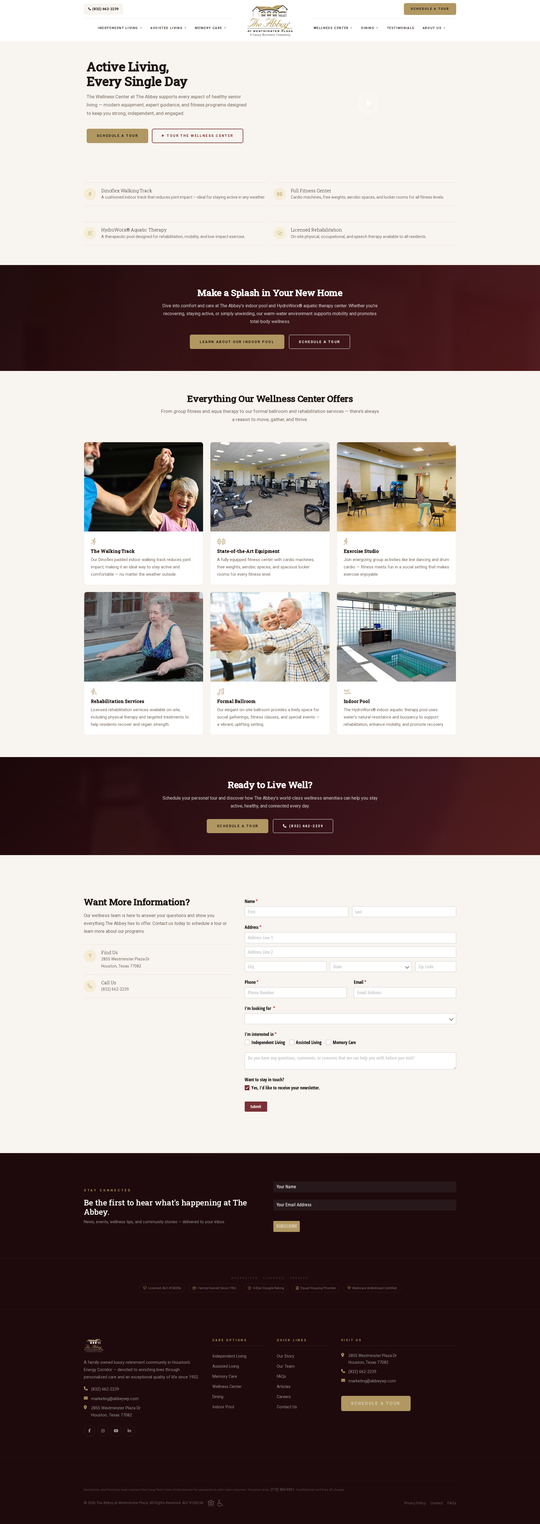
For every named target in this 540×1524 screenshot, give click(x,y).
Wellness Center (332, 28)
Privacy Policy (415, 1503)
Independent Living (119, 28)
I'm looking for (267, 1008)
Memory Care (209, 28)
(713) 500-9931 (282, 1489)
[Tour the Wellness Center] (368, 103)
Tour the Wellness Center (200, 136)
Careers (284, 1396)
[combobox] (371, 966)
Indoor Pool (223, 1407)
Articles (284, 1386)
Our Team (286, 1366)
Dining (368, 28)
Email (367, 982)
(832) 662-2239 (105, 9)
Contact (436, 1503)
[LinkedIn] (129, 1430)
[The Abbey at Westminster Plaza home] (270, 21)
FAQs (281, 1376)
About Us (433, 28)
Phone (259, 982)
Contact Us (287, 1407)
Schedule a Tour (430, 9)
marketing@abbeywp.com (115, 1398)
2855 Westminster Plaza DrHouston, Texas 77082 (116, 1412)
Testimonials (401, 28)
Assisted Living (167, 28)
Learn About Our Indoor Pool (237, 342)
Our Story (285, 1356)
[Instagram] (103, 1430)
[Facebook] (89, 1430)
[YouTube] (116, 1430)
